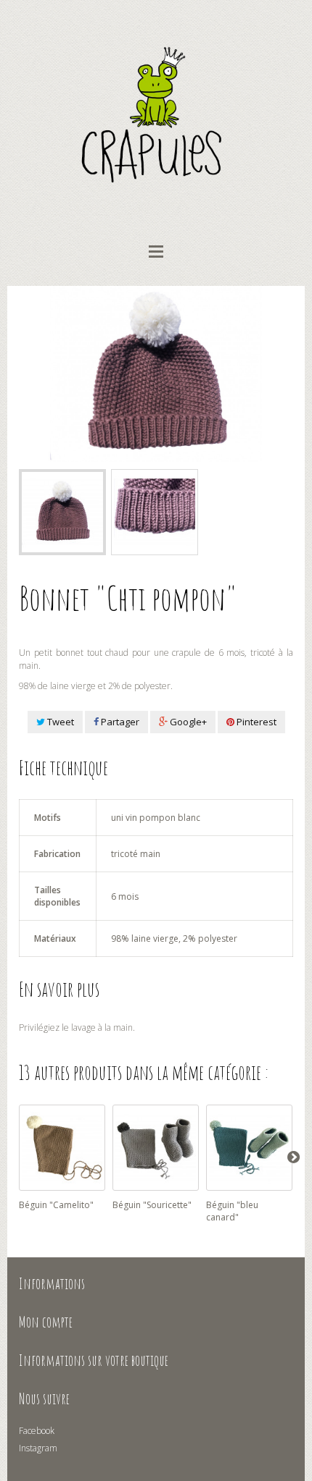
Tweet (59, 721)
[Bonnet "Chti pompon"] (62, 512)
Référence (39, 623)
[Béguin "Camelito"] (62, 1148)
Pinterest (255, 721)
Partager (119, 721)
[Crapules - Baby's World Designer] (156, 115)
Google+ (187, 721)
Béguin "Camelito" (56, 1205)
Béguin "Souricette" (152, 1205)
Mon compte (46, 1321)
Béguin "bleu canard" (232, 1211)
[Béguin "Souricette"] (155, 1148)
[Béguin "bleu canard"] (249, 1148)
